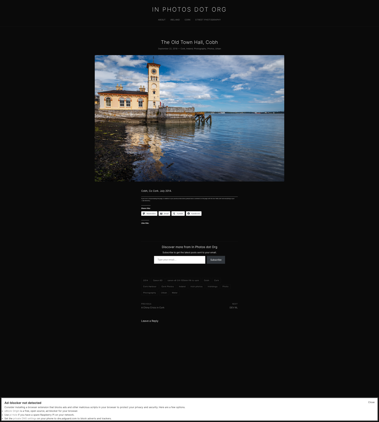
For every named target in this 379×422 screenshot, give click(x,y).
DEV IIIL (234, 307)
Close (371, 402)
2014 (145, 280)
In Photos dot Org (189, 9)
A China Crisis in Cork (152, 307)
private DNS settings (24, 418)
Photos (210, 48)
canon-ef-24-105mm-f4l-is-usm (183, 280)
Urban (218, 48)
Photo (225, 286)
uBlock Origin (11, 410)
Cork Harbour (149, 286)
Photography (200, 48)
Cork (188, 20)
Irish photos (197, 286)
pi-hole (13, 414)
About (162, 20)
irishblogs (212, 286)
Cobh (206, 280)
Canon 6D (158, 280)
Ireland (175, 20)
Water (175, 293)
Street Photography (208, 20)
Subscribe (215, 259)
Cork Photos (168, 286)
